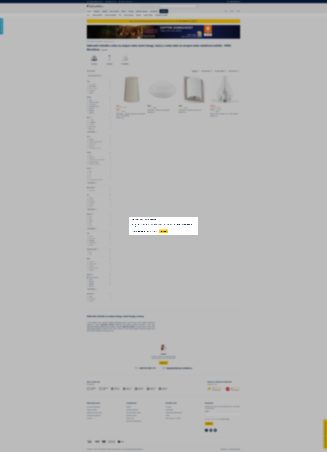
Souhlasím (163, 231)
